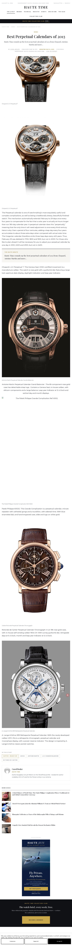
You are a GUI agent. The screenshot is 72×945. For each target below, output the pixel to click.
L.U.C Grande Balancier (50, 756)
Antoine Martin (33, 756)
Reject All (35, 941)
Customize (12, 941)
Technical (27, 11)
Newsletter (58, 3)
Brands (19, 11)
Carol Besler (15, 49)
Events (43, 11)
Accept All (59, 941)
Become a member (36, 920)
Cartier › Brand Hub (10, 756)
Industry (36, 11)
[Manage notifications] (67, 695)
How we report (51, 51)
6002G (22, 756)
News (13, 26)
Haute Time (5, 26)
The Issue (61, 11)
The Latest (11, 11)
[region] (36, 944)
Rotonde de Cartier (10, 760)
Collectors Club (36, 16)
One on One (52, 11)
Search (67, 3)
